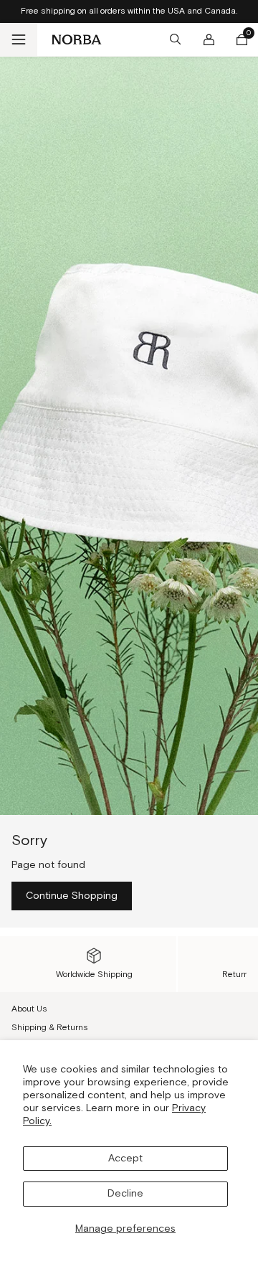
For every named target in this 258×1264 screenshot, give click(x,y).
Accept (125, 1158)
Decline (125, 1193)
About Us (29, 1009)
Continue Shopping (72, 896)
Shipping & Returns (49, 1027)
